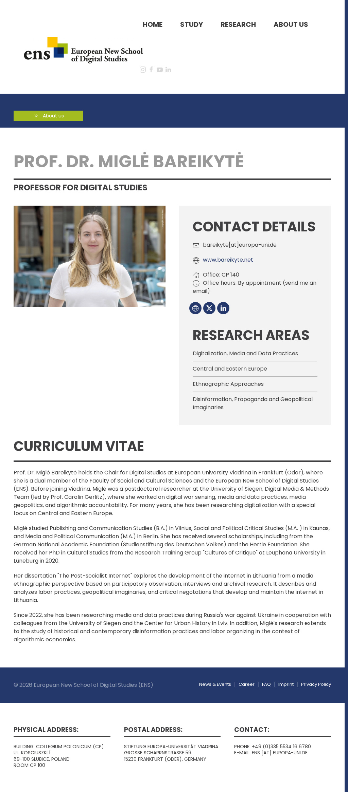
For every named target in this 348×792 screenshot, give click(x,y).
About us (291, 24)
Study (191, 24)
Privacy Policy (316, 684)
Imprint (286, 684)
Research (238, 24)
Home (152, 24)
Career (247, 684)
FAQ (266, 684)
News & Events (215, 684)
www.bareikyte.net (228, 260)
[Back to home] (83, 50)
